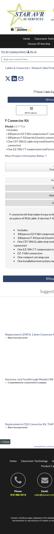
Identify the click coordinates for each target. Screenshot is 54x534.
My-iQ (33, 52)
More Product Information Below (25, 155)
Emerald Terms (40, 446)
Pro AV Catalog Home (13, 52)
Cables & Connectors (17, 68)
